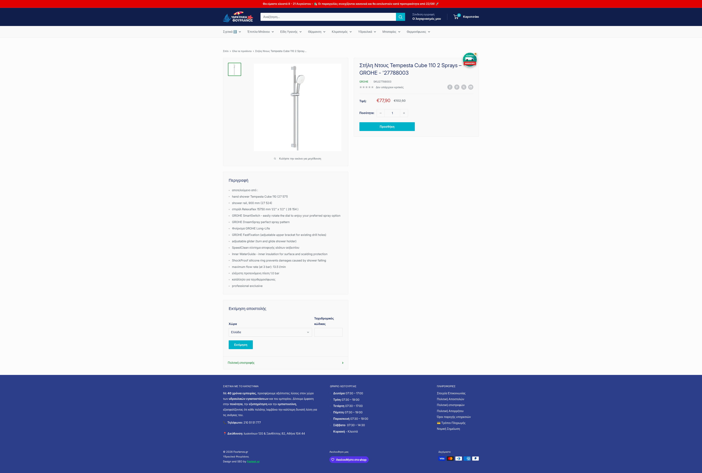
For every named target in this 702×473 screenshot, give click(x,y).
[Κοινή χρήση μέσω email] (470, 87)
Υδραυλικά (365, 31)
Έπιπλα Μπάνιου (258, 31)
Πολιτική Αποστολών (450, 399)
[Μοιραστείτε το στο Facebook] (449, 87)
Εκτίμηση (240, 345)
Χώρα (233, 324)
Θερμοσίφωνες (416, 31)
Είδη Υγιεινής (289, 31)
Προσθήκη (387, 126)
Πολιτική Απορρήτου (450, 411)
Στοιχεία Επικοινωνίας (451, 393)
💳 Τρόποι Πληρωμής (451, 423)
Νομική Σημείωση (448, 429)
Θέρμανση (314, 31)
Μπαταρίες (389, 31)
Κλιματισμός (340, 31)
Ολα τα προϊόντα (242, 51)
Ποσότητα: (366, 113)
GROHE (363, 81)
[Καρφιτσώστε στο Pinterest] (456, 87)
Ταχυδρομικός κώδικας (324, 321)
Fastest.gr (253, 461)
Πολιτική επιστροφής (241, 362)
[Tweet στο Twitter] (463, 87)
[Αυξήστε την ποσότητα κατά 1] (404, 113)
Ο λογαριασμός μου (426, 18)
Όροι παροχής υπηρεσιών (454, 417)
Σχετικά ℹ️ (230, 31)
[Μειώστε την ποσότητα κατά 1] (380, 113)
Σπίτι (226, 51)
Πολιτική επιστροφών (451, 405)
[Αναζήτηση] (400, 17)
